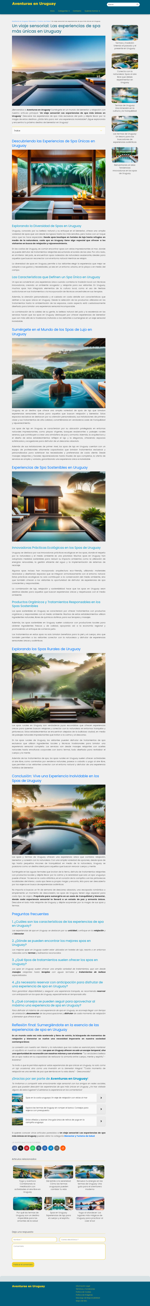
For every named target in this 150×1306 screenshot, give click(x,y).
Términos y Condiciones (85, 1289)
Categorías (63, 11)
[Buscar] (137, 4)
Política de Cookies (83, 1292)
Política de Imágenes (84, 1295)
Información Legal (83, 1286)
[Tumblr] (38, 1148)
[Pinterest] (26, 1148)
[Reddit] (63, 1148)
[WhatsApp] (32, 1148)
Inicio (52, 11)
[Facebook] (14, 1148)
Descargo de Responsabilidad (88, 1298)
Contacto (77, 11)
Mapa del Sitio (81, 1301)
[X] (20, 1148)
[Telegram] (50, 1148)
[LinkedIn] (44, 1148)
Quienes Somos (91, 11)
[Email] (57, 1148)
